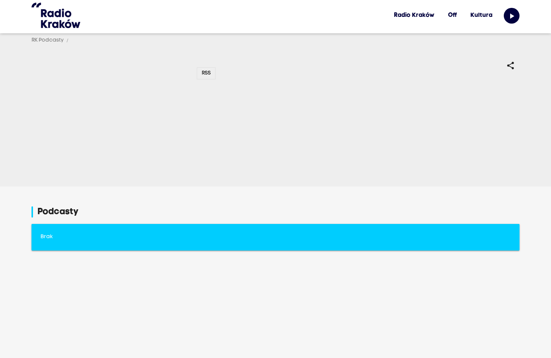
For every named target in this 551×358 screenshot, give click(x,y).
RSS (206, 73)
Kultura (481, 15)
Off (452, 15)
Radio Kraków (414, 15)
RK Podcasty (47, 40)
